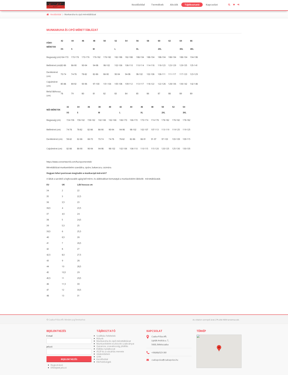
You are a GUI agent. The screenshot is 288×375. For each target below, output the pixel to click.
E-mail (49, 336)
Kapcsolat (212, 4)
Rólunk (100, 338)
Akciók (174, 4)
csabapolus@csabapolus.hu (165, 359)
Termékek (157, 4)
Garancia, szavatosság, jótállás (112, 346)
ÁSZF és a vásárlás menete (110, 351)
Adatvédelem (103, 353)
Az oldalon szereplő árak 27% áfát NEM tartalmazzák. (216, 319)
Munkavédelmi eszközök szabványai (115, 343)
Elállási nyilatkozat (105, 348)
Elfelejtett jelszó (59, 367)
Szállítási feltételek (106, 335)
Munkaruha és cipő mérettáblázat (113, 340)
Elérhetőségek (103, 361)
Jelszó (49, 346)
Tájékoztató (192, 4)
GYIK (98, 356)
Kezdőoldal (138, 4)
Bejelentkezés (69, 359)
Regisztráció (57, 364)
